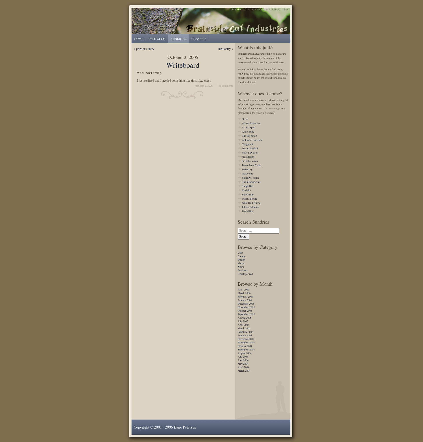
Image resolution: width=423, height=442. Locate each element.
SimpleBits (247, 186)
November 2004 (246, 342)
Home (138, 39)
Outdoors (243, 270)
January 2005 (245, 335)
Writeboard (182, 65)
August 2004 (244, 353)
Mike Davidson (250, 152)
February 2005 (245, 331)
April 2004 (243, 367)
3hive (245, 119)
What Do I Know (251, 202)
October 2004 (245, 346)
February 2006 (245, 296)
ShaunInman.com (251, 182)
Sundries (212, 21)
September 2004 (246, 349)
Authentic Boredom (252, 140)
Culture (241, 256)
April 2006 (243, 289)
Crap (240, 252)
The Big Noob (249, 135)
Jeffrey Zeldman (250, 207)
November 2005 (246, 307)
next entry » (225, 49)
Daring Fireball (250, 148)
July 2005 (243, 321)
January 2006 (245, 300)
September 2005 (246, 314)
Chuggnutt (247, 144)
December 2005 (246, 303)
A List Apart (248, 127)
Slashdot (246, 190)
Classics (198, 39)
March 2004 (244, 370)
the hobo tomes (250, 161)
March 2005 (244, 328)
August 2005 (244, 317)
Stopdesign (248, 194)
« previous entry (144, 49)
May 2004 (243, 363)
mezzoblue (247, 173)
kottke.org (247, 169)
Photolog (157, 39)
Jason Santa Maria (251, 165)
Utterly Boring (249, 198)
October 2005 (245, 310)
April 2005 (243, 324)
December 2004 (246, 339)
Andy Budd (248, 131)
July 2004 (243, 356)
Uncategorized (245, 273)
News (241, 266)
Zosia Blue (247, 211)
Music (241, 263)
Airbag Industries (251, 123)
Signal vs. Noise (250, 177)
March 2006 (244, 293)
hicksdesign (248, 156)
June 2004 (243, 360)
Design (241, 259)
